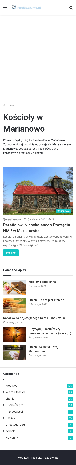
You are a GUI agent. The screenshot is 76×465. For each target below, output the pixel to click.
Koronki (10, 431)
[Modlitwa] (26, 7)
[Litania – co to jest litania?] (14, 305)
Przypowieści (14, 411)
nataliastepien (14, 219)
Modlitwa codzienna (42, 282)
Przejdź (11, 252)
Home (10, 105)
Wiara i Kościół (15, 392)
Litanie (10, 398)
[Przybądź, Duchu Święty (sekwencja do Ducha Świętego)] (14, 334)
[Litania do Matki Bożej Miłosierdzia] (14, 352)
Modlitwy (11, 385)
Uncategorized (15, 424)
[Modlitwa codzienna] (14, 287)
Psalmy (10, 418)
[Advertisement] (38, 57)
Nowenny (12, 437)
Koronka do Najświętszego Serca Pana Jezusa (34, 318)
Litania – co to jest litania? (46, 300)
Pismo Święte (14, 405)
